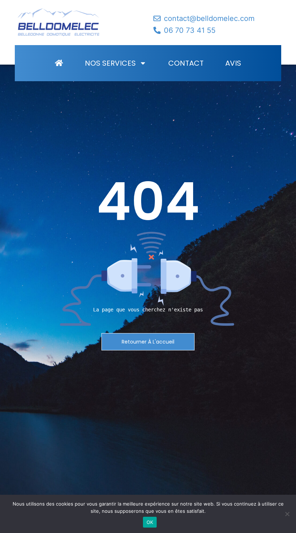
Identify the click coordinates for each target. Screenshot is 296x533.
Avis (233, 63)
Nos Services (110, 63)
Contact (186, 63)
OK (150, 522)
